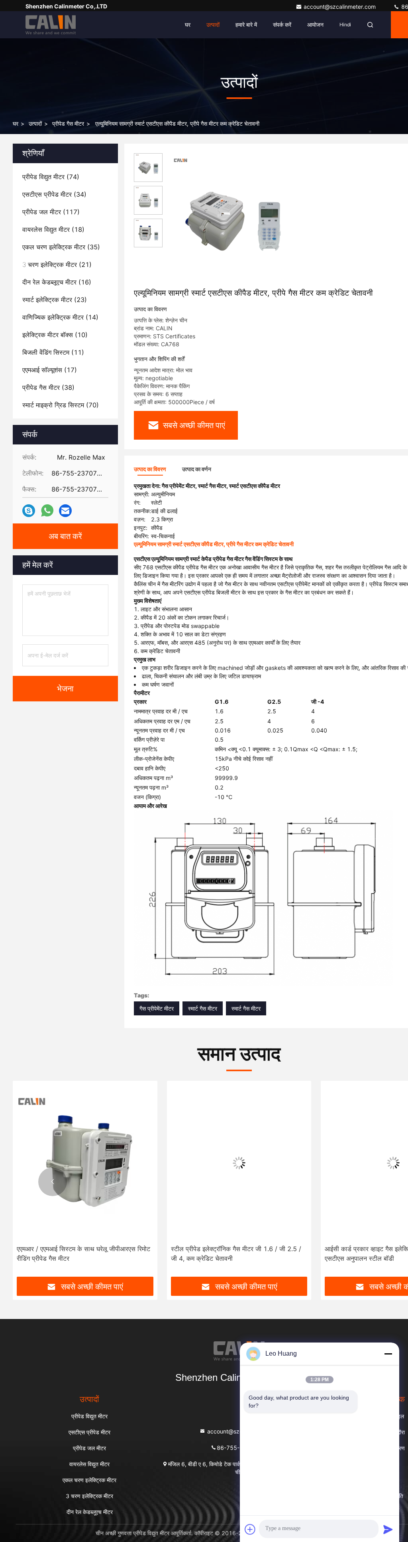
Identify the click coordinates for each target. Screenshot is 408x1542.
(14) (60, 317)
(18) (53, 229)
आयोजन (315, 24)
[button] (52, 1181)
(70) (60, 405)
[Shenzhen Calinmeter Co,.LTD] (51, 24)
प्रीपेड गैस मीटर (68, 123)
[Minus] (388, 1353)
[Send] (388, 1529)
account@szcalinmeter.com (340, 6)
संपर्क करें (282, 24)
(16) (56, 282)
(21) (57, 265)
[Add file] (250, 1529)
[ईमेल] (65, 511)
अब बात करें (65, 536)
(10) (55, 335)
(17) (49, 370)
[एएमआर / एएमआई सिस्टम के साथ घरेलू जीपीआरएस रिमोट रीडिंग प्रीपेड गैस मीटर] (85, 1163)
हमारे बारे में (246, 24)
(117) (51, 212)
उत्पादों (213, 24)
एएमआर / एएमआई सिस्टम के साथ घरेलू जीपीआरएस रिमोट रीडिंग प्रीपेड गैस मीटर (83, 1253)
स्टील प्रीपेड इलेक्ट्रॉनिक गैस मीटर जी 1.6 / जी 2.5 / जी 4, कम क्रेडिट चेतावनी (236, 1253)
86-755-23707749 (242, 1447)
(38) (48, 387)
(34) (54, 194)
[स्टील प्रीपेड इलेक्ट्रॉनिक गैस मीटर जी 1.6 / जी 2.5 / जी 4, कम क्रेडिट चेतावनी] (239, 1163)
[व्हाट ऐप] (47, 510)
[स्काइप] (29, 511)
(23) (54, 300)
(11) (53, 352)
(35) (61, 247)
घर (187, 24)
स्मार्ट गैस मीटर (202, 1008)
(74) (50, 177)
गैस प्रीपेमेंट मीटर (156, 1008)
